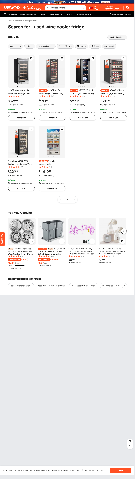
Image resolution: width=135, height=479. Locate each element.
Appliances (18, 21)
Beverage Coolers (31, 21)
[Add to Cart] (32, 241)
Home (10, 21)
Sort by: (113, 37)
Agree (121, 470)
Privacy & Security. (98, 470)
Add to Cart (21, 118)
